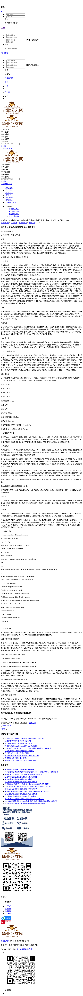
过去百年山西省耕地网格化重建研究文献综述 (21, 782)
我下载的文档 (14, 211)
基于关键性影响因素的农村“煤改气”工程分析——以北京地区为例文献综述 (31, 772)
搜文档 (3, 146)
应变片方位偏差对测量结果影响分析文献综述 (21, 777)
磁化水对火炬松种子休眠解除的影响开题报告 (21, 789)
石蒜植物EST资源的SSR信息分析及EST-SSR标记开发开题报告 (27, 784)
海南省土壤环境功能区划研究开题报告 (18, 779)
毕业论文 (6, 132)
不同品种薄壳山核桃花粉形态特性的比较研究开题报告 (24, 799)
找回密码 (5, 53)
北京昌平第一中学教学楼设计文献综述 (18, 743)
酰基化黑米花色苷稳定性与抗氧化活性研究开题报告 (23, 774)
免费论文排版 (10, 202)
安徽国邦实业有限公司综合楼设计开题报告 (20, 760)
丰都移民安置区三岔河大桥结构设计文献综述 (21, 746)
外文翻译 (6, 139)
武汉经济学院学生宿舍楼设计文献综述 (18, 741)
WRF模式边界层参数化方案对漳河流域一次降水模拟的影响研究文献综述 (31, 801)
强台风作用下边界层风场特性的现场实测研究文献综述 (24, 739)
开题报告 (6, 134)
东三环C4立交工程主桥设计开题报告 (18, 753)
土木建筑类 (23, 223)
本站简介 (8, 906)
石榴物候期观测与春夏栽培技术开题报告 (19, 769)
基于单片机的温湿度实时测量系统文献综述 (20, 796)
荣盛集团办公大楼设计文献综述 (16, 758)
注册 (3, 28)
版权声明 (8, 911)
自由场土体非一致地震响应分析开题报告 (19, 751)
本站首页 (9, 188)
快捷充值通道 (14, 209)
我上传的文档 (14, 214)
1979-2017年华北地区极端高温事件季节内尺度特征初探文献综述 (28, 786)
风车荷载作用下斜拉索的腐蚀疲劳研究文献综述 (22, 756)
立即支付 (32, 723)
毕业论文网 (5, 223)
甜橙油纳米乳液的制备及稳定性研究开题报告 (21, 794)
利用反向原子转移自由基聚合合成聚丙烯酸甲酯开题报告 (25, 804)
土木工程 (32, 223)
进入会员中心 (14, 216)
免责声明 (8, 913)
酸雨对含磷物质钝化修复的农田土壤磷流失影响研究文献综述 (27, 791)
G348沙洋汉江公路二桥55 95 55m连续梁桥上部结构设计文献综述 (28, 748)
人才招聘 (8, 909)
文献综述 (6, 137)
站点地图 (28, 949)
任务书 (5, 141)
